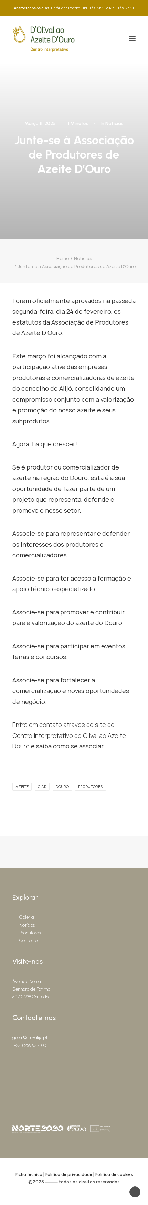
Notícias (114, 123)
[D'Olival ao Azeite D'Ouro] (43, 38)
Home (62, 258)
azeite (22, 786)
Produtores (30, 932)
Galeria (26, 917)
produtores (90, 786)
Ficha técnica (28, 1174)
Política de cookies (114, 1174)
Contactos (29, 940)
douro (62, 786)
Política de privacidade (68, 1174)
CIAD (42, 786)
